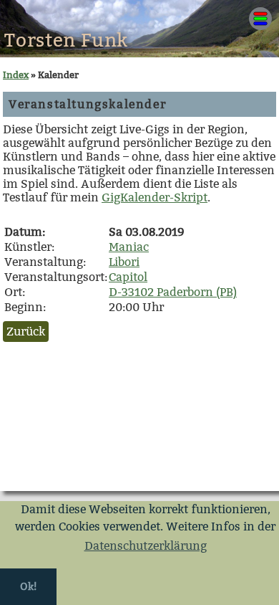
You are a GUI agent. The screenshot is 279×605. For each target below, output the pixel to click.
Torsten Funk (66, 40)
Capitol (128, 277)
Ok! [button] (28, 586)
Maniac (129, 247)
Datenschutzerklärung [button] (145, 546)
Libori (124, 262)
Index (16, 74)
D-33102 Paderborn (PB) (173, 292)
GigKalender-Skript (154, 197)
